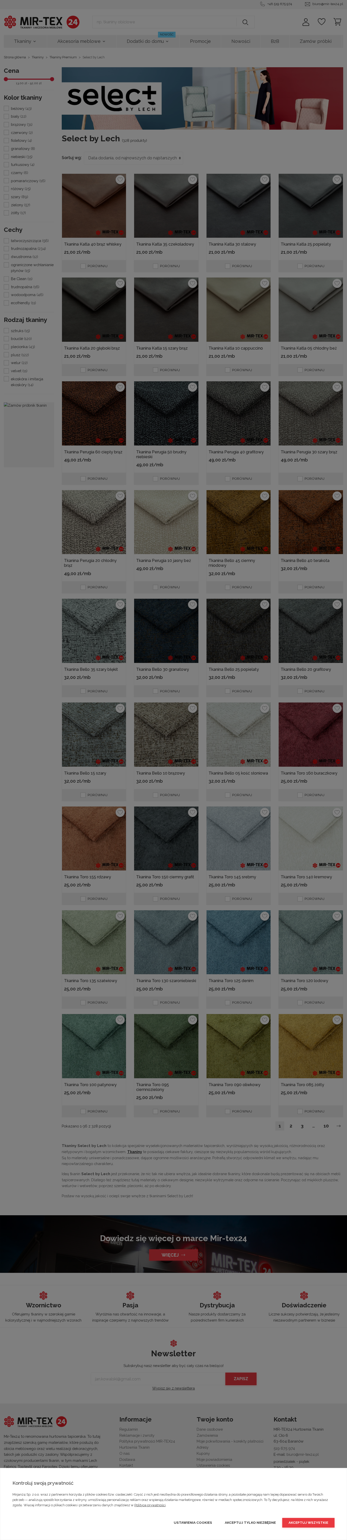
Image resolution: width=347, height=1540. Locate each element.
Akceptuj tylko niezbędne (250, 1522)
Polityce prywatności (150, 1505)
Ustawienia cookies (193, 1522)
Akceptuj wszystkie (308, 1522)
